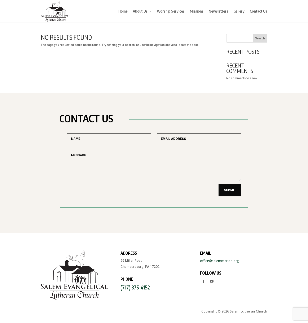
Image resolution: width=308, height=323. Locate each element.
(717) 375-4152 (135, 287)
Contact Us (258, 11)
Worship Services (171, 11)
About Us (140, 11)
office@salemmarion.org (219, 260)
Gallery (239, 11)
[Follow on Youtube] (211, 281)
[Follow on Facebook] (203, 281)
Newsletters (218, 11)
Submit (230, 190)
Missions (196, 11)
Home (123, 11)
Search (260, 38)
